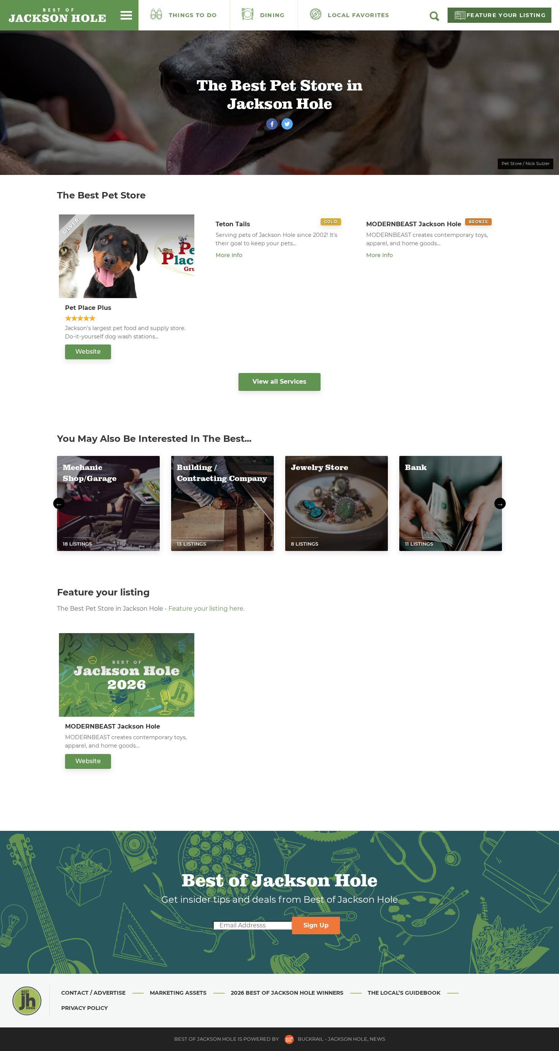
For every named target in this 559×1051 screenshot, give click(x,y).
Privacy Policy (84, 1008)
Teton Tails (233, 224)
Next (500, 503)
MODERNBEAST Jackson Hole (413, 224)
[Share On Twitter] (287, 124)
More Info (229, 255)
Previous (59, 503)
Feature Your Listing (506, 15)
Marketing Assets (178, 992)
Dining (271, 15)
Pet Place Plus (88, 307)
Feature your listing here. (206, 608)
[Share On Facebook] (272, 124)
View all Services (279, 381)
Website (88, 351)
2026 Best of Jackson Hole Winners (287, 992)
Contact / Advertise (93, 992)
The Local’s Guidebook (404, 992)
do (193, 15)
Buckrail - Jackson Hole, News (341, 1039)
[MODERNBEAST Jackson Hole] (126, 675)
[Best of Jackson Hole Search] (434, 19)
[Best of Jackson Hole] (57, 15)
